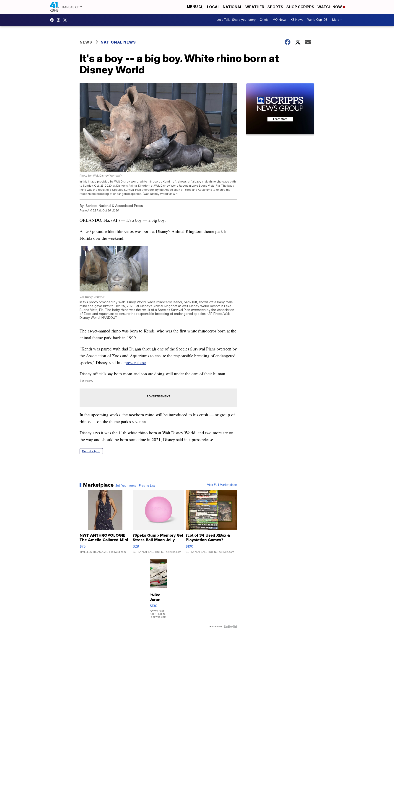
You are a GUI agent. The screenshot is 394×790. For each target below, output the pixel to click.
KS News (297, 19)
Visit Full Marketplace (222, 484)
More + (337, 19)
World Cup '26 (317, 19)
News (86, 42)
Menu (193, 7)
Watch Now (330, 7)
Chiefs (264, 19)
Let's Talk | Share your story (236, 19)
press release (135, 362)
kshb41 (53, 20)
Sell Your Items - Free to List (135, 485)
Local (213, 7)
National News (118, 42)
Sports (275, 7)
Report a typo (91, 451)
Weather (254, 7)
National (232, 7)
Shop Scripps (300, 7)
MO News (280, 19)
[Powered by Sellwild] (230, 626)
